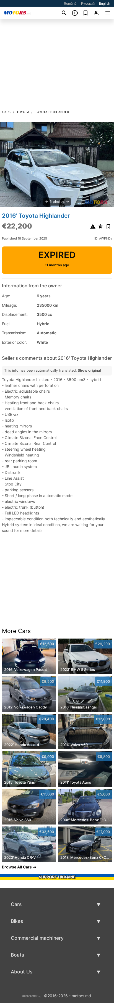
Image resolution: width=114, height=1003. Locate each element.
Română (70, 3)
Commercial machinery (37, 938)
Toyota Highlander (52, 112)
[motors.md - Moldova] (31, 995)
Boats (17, 955)
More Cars (16, 630)
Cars (6, 112)
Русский (88, 3)
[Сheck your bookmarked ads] (85, 13)
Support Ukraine (57, 877)
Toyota (23, 112)
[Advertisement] (57, 66)
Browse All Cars (17, 867)
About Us (21, 972)
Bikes (17, 921)
